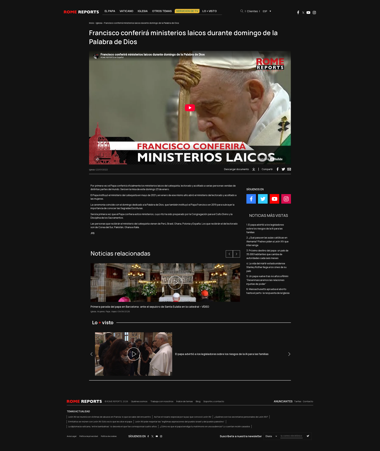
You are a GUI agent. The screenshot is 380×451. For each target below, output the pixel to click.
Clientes (252, 11)
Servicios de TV (187, 11)
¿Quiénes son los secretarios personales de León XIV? (241, 416)
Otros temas (162, 11)
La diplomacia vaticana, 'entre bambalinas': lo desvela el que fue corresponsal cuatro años (112, 426)
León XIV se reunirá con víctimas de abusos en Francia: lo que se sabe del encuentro (109, 416)
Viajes (113, 311)
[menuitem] (266, 11)
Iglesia (143, 11)
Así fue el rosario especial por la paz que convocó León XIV (182, 416)
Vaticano (126, 11)
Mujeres (101, 311)
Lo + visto (209, 11)
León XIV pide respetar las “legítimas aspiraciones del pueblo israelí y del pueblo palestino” (179, 421)
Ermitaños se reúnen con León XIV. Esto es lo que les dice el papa (100, 421)
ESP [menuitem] (265, 11)
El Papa (110, 11)
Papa (108, 311)
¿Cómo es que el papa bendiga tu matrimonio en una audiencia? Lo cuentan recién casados (205, 426)
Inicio (91, 23)
